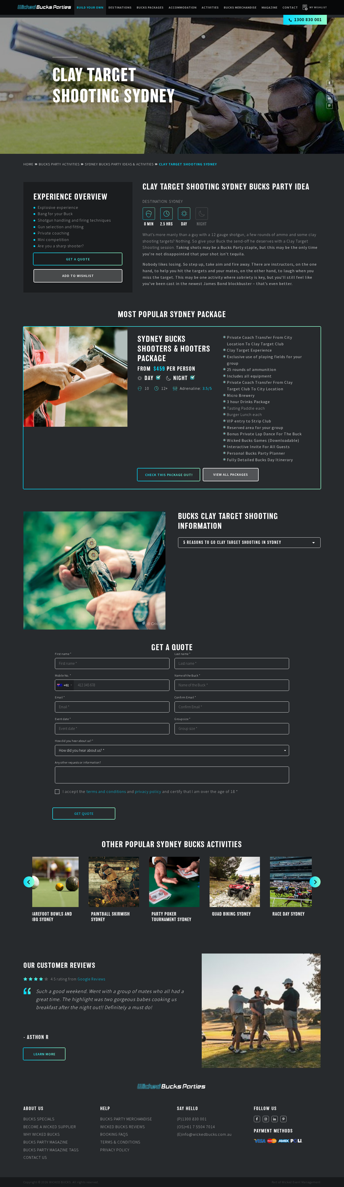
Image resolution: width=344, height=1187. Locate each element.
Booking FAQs (114, 1134)
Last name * (183, 653)
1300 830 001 (308, 19)
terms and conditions (106, 791)
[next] (315, 881)
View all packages (230, 474)
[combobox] (64, 685)
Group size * (182, 719)
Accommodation (183, 7)
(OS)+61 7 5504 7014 (196, 1126)
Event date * (63, 719)
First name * (63, 653)
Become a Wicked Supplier (49, 1126)
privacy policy (148, 791)
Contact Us (35, 1157)
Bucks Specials (39, 1119)
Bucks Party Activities (59, 164)
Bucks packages (150, 7)
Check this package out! (169, 474)
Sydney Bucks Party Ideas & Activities (119, 164)
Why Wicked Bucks (41, 1134)
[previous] (29, 881)
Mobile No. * (63, 675)
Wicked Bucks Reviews (122, 1126)
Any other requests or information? (78, 762)
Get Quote (84, 813)
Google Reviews (91, 979)
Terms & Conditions (120, 1142)
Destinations (120, 7)
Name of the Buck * (187, 675)
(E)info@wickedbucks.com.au (204, 1134)
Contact (290, 7)
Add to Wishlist (78, 275)
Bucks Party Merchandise (126, 1119)
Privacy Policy (114, 1149)
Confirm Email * (185, 697)
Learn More (44, 1054)
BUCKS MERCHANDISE (240, 7)
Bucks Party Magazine (45, 1142)
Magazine (270, 7)
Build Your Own (90, 7)
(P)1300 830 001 (192, 1119)
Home (28, 164)
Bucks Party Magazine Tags (51, 1149)
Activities (210, 7)
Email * (60, 697)
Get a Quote (78, 259)
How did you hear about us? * (74, 740)
